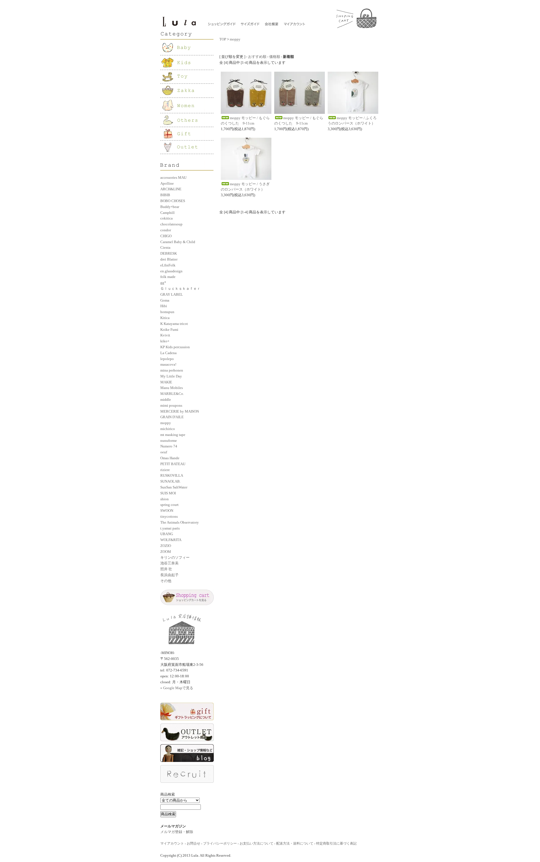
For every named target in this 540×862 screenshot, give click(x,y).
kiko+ (164, 341)
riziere (165, 470)
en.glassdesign (171, 271)
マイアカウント (172, 843)
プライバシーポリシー (220, 843)
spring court (169, 505)
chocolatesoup (171, 224)
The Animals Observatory (179, 522)
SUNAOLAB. (170, 481)
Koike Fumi (169, 329)
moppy (165, 423)
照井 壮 (166, 569)
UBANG (166, 534)
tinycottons (169, 516)
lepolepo (167, 359)
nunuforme (168, 440)
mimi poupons (171, 405)
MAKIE (166, 382)
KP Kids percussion (175, 347)
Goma (164, 300)
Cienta (165, 247)
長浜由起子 (169, 575)
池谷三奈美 (169, 563)
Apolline (167, 183)
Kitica (165, 318)
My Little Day (171, 376)
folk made (168, 277)
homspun (167, 312)
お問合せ (193, 843)
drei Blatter (168, 259)
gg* (163, 282)
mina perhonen (171, 370)
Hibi (163, 306)
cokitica (166, 218)
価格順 (274, 57)
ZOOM (165, 551)
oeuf (163, 452)
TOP (222, 39)
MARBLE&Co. (172, 394)
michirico (167, 429)
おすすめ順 (257, 57)
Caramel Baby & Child (177, 242)
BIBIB (165, 195)
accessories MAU (173, 177)
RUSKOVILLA (171, 475)
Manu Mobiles (171, 388)
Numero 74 (168, 446)
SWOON (166, 510)
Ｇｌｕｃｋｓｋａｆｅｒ (180, 288)
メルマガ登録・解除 (176, 832)
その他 (165, 581)
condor (165, 230)
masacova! (168, 364)
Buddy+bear (169, 207)
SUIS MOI (168, 493)
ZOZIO (165, 546)
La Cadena (168, 353)
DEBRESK (168, 253)
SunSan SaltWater (173, 487)
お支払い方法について (256, 843)
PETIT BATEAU (172, 464)
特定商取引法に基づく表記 (336, 843)
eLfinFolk (168, 265)
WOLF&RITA (170, 540)
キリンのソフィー (175, 557)
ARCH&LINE (170, 189)
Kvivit (165, 335)
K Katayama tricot (174, 324)
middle (165, 399)
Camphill (167, 213)
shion (164, 499)
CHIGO (166, 236)
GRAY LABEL (171, 294)
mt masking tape (172, 435)
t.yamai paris (170, 528)
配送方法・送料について (294, 843)
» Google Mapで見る (176, 688)
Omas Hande (169, 458)
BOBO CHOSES (172, 201)
